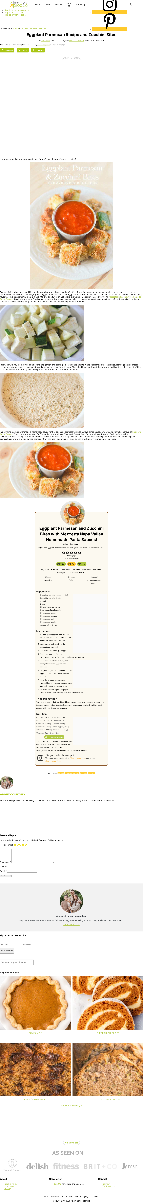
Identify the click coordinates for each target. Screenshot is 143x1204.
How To (69, 4)
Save (83, 564)
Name (3, 866)
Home (37, 4)
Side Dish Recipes (38, 28)
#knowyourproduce (53, 761)
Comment (5, 862)
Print (62, 564)
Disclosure (9, 1186)
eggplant (83, 773)
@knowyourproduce (77, 758)
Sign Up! (57, 1184)
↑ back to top (71, 1143)
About (47, 4)
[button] (64, 552)
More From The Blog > (71, 1105)
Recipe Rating (6, 845)
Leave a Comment (76, 41)
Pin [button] (72, 564)
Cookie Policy (10, 1184)
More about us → (71, 924)
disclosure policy (43, 45)
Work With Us (108, 1186)
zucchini (91, 773)
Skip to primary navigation (16, 10)
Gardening (80, 4)
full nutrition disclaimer (54, 737)
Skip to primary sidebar (15, 15)
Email (3, 871)
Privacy (7, 1188)
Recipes (58, 4)
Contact (106, 1184)
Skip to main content (14, 12)
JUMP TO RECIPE (71, 58)
